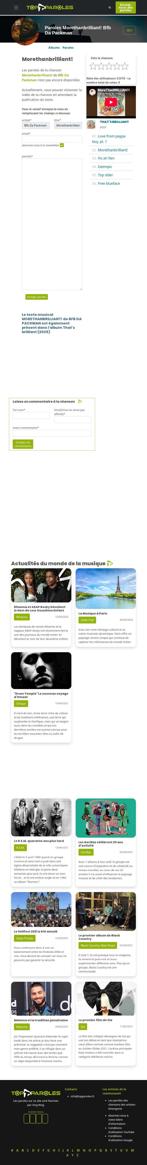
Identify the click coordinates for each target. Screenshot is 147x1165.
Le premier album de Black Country (99, 937)
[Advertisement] (73, 360)
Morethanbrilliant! (113, 150)
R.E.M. (20, 848)
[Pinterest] (33, 1118)
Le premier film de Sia (95, 1020)
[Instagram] (39, 1118)
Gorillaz (86, 852)
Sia (83, 1027)
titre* (57, 120)
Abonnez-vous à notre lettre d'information (118, 1119)
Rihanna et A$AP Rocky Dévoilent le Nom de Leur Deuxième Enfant (39, 609)
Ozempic (105, 166)
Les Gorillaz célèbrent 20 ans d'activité (101, 844)
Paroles (68, 47)
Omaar (21, 704)
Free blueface (109, 183)
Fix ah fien (106, 158)
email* (26, 133)
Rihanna (21, 617)
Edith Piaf (87, 620)
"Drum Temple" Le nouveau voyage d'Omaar (41, 695)
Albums (54, 47)
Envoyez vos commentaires (23, 444)
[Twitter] (45, 1118)
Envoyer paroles (36, 297)
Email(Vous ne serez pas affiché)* (69, 412)
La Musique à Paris (93, 613)
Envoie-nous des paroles (125, 7)
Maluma (21, 1027)
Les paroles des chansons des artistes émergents (121, 1104)
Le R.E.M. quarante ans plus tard (39, 841)
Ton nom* (19, 410)
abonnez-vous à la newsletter (40, 145)
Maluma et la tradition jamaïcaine (41, 1020)
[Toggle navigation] (16, 7)
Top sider (105, 174)
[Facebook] (27, 1118)
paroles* (27, 156)
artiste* (26, 120)
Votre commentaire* (26, 427)
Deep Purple (24, 938)
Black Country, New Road (98, 945)
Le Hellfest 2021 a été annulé (36, 931)
